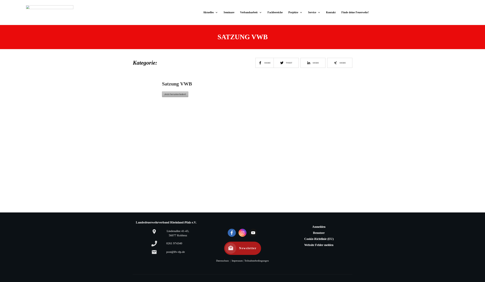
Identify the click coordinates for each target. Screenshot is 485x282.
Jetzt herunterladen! (175, 94)
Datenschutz (222, 260)
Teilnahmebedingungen (256, 260)
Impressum (237, 260)
